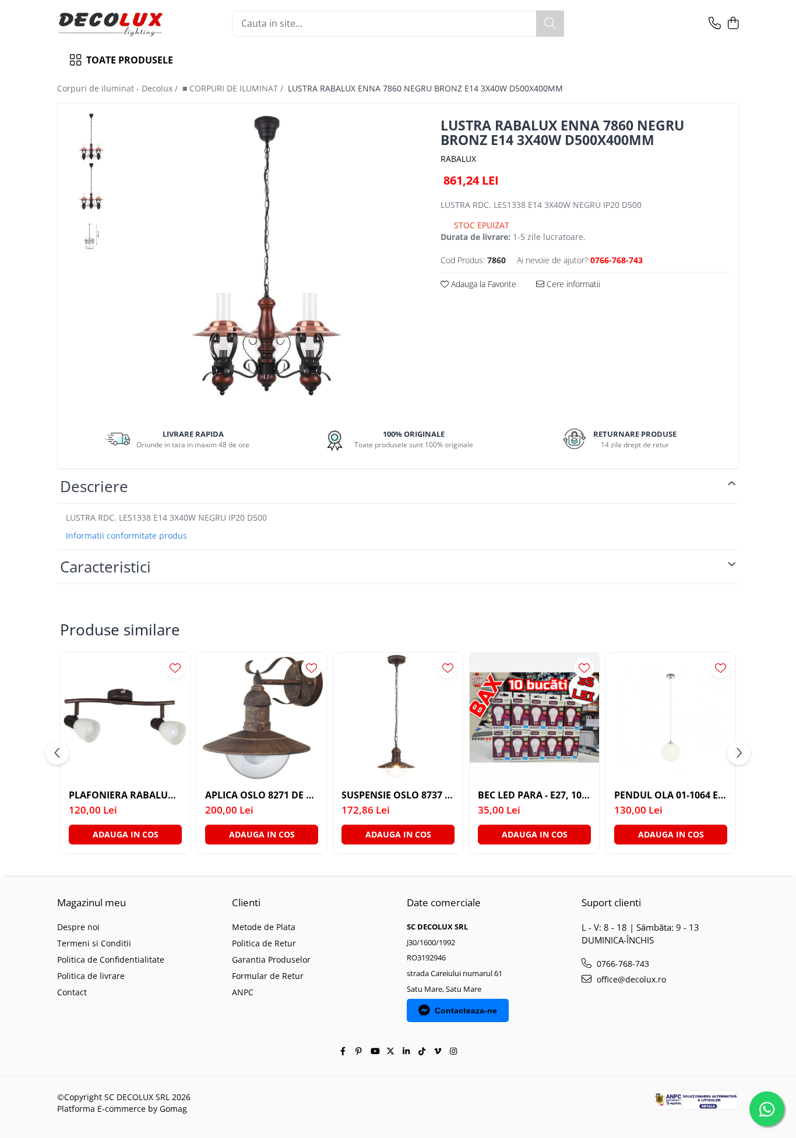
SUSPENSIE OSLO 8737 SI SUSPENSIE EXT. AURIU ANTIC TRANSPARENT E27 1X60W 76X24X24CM (398, 795)
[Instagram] (453, 1051)
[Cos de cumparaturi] (733, 23)
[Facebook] (343, 1051)
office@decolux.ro (630, 979)
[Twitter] (390, 1051)
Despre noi (78, 926)
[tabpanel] (266, 257)
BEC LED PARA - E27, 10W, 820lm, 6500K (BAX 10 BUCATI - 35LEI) (534, 795)
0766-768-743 (621, 963)
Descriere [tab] (94, 486)
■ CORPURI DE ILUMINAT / (234, 88)
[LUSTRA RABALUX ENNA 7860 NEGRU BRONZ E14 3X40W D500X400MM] (266, 257)
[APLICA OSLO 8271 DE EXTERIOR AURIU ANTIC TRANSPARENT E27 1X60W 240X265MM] (261, 717)
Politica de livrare (91, 975)
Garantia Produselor (271, 959)
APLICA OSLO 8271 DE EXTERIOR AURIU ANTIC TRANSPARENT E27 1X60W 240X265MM (261, 795)
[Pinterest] (359, 1051)
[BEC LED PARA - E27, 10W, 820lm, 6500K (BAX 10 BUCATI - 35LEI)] (534, 717)
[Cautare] (550, 23)
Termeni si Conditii (94, 943)
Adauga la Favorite (482, 283)
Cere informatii (572, 283)
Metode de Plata (263, 926)
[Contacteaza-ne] (715, 23)
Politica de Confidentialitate (110, 959)
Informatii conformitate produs (126, 536)
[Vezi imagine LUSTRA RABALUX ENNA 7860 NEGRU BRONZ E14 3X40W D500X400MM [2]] (91, 236)
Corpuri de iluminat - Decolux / (118, 88)
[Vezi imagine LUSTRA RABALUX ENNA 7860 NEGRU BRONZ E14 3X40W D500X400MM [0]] (91, 137)
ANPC (242, 992)
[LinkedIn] (406, 1051)
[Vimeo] (438, 1051)
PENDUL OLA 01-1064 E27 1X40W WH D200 (670, 795)
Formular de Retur (268, 975)
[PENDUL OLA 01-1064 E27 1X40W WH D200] (670, 717)
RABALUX (458, 158)
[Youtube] (375, 1051)
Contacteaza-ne (466, 1010)
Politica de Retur (264, 943)
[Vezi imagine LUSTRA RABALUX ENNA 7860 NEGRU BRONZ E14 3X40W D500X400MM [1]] (91, 186)
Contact (72, 992)
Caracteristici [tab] (105, 566)
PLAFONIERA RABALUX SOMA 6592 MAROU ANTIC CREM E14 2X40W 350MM (125, 795)
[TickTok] (422, 1051)
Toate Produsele (129, 60)
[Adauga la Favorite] (175, 668)
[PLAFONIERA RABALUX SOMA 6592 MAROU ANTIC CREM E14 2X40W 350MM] (125, 717)
